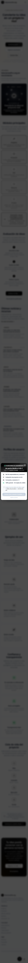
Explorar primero (14, 497)
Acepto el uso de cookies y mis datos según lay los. (15, 489)
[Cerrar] (25, 465)
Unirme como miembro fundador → (14, 494)
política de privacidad (11, 489)
